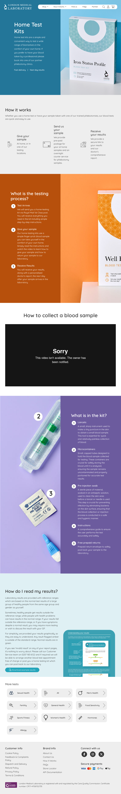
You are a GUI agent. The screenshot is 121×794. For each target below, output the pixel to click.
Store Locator (49, 768)
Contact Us (48, 757)
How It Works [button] (59, 7)
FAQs (84, 7)
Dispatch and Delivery (16, 764)
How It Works (49, 760)
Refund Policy (12, 767)
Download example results (23, 670)
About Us (47, 753)
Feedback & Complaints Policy (16, 759)
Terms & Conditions (14, 775)
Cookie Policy (11, 753)
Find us (74, 7)
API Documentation (52, 772)
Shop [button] (44, 7)
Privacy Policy (12, 771)
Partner (95, 7)
